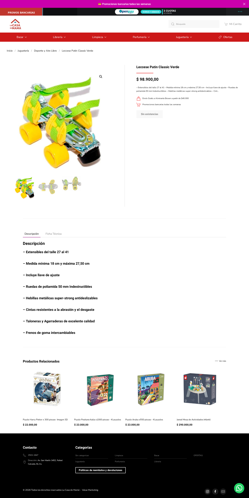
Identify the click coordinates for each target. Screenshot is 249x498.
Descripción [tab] (32, 234)
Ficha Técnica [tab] (53, 234)
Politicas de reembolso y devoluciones (100, 470)
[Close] (244, 4)
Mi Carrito (235, 24)
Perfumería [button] (139, 37)
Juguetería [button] (182, 37)
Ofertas (227, 37)
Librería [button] (57, 37)
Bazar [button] (20, 37)
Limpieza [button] (97, 37)
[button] (101, 77)
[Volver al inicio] (15, 24)
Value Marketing (90, 490)
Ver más (222, 361)
